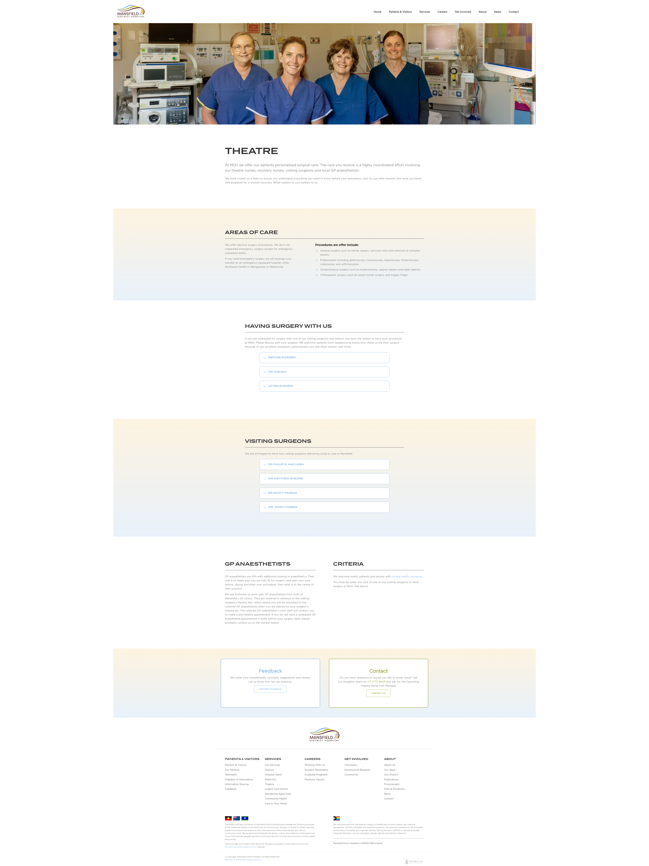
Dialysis (269, 769)
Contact (514, 11)
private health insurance (407, 576)
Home (377, 11)
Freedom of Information (239, 779)
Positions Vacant (314, 779)
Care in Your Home (276, 803)
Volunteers (350, 765)
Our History (391, 774)
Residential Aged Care (278, 793)
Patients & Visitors (400, 11)
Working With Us (315, 765)
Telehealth (231, 774)
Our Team (389, 769)
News (497, 11)
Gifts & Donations (394, 788)
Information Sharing (237, 784)
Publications (391, 779)
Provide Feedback (270, 689)
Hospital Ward (273, 774)
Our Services (272, 765)
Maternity (270, 779)
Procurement (392, 784)
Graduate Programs (316, 774)
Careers (442, 11)
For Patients (232, 769)
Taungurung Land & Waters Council (241, 847)
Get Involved (463, 11)
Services (424, 11)
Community (351, 774)
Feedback (230, 788)
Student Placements (316, 769)
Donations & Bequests (357, 769)
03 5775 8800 (376, 681)
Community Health (276, 798)
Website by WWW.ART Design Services (243, 860)
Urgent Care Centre (276, 788)
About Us (389, 765)
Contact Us (378, 693)
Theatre (269, 784)
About (483, 11)
